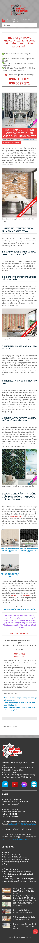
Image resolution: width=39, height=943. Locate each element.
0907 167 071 (12, 802)
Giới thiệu (7, 852)
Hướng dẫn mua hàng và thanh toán (16, 862)
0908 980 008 (12, 811)
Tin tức (6, 864)
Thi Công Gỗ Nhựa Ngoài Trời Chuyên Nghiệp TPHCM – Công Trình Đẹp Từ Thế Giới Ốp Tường (24, 898)
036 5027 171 (23, 802)
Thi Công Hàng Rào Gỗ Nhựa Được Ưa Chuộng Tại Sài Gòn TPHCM (23, 891)
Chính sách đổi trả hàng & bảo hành (16, 857)
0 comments (16, 142)
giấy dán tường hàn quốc (27, 139)
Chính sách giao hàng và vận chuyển (16, 859)
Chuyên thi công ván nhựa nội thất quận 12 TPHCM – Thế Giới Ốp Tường (24, 926)
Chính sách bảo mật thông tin (13, 854)
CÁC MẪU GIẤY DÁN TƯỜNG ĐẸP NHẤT (19, 609)
